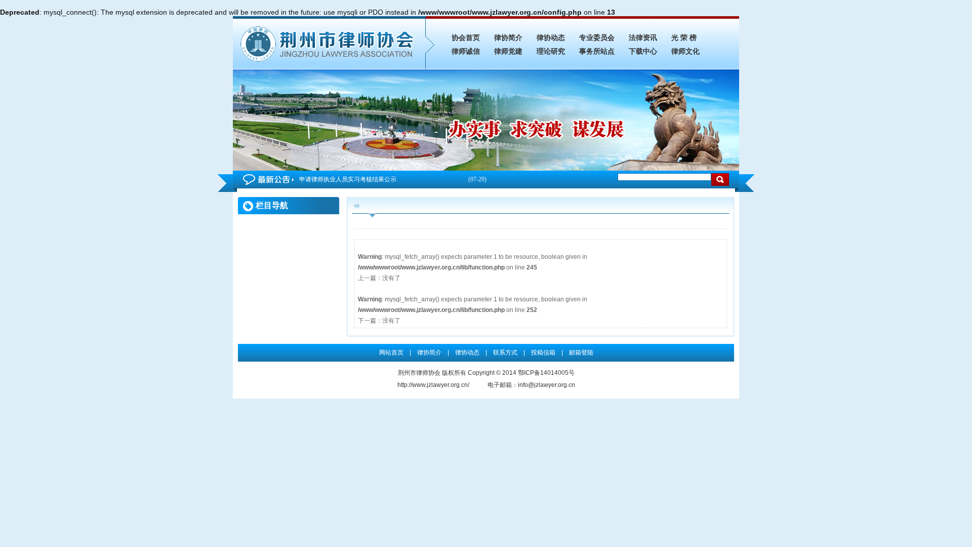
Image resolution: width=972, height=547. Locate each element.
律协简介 (508, 38)
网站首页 (391, 352)
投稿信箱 (543, 352)
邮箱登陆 (581, 352)
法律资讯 (643, 38)
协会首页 (466, 38)
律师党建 (508, 51)
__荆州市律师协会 (329, 42)
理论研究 (551, 51)
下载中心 (643, 51)
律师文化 (685, 51)
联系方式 (505, 352)
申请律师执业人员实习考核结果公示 (393, 179)
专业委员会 (597, 38)
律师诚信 (466, 51)
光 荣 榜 (684, 38)
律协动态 (551, 38)
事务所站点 (597, 51)
